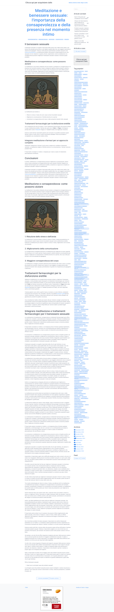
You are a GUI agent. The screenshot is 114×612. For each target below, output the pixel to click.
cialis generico (77, 76)
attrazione (76, 374)
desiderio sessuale (78, 325)
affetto (76, 298)
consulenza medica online (80, 368)
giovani (76, 301)
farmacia (85, 74)
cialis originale (77, 87)
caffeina (76, 363)
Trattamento (77, 396)
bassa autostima (78, 365)
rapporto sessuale (78, 346)
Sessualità (84, 396)
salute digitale (77, 341)
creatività (83, 293)
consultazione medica (79, 117)
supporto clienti (78, 102)
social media (77, 188)
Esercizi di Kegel (78, 230)
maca (86, 355)
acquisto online (78, 77)
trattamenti (82, 136)
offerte (83, 150)
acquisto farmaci (78, 223)
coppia (75, 178)
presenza (67, 39)
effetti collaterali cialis (80, 270)
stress (86, 140)
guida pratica (77, 218)
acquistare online (60, 293)
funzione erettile (84, 123)
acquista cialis (77, 93)
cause (80, 301)
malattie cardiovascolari (80, 256)
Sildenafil (38, 129)
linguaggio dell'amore (79, 296)
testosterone (77, 153)
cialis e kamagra (78, 85)
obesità (76, 371)
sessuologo (77, 362)
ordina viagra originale (79, 132)
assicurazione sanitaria (79, 333)
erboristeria (77, 150)
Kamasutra (76, 398)
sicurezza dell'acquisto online (81, 343)
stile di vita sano (78, 99)
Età (87, 183)
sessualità (85, 85)
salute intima (77, 211)
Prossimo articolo (54, 578)
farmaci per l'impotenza (79, 183)
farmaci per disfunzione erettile (79, 388)
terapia (86, 177)
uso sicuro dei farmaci (79, 411)
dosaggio (85, 258)
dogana (76, 419)
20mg (79, 259)
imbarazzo (86, 354)
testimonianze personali (80, 401)
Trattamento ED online (79, 415)
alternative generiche (79, 383)
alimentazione (77, 113)
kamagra (76, 123)
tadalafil (85, 77)
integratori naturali (79, 129)
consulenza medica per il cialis (81, 322)
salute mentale (77, 175)
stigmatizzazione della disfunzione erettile (79, 279)
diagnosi (84, 180)
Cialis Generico (77, 407)
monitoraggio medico (82, 292)
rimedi (84, 301)
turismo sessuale (78, 338)
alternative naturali (83, 178)
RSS (84, 458)
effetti (81, 284)
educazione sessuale (79, 159)
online (86, 159)
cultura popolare (78, 217)
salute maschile (78, 173)
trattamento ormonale (79, 143)
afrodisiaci (76, 327)
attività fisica (77, 131)
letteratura (77, 303)
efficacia (82, 421)
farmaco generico (78, 273)
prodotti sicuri (77, 392)
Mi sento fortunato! (81, 51)
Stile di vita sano (78, 237)
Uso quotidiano (77, 250)
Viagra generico (84, 398)
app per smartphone (79, 244)
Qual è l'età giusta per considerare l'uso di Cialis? (81, 17)
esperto (76, 395)
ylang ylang (85, 359)
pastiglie (81, 349)
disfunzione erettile (32, 39)
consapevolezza (59, 39)
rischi (85, 284)
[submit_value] (51, 598)
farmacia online (78, 96)
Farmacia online (78, 236)
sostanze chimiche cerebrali (80, 373)
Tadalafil (76, 79)
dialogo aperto (77, 258)
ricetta (76, 170)
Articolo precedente (43, 578)
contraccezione (84, 309)
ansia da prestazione (30, 52)
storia (75, 310)
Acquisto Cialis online (79, 200)
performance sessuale (79, 162)
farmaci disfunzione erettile (80, 151)
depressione (82, 363)
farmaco (86, 251)
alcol (75, 126)
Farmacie (86, 239)
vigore (75, 212)
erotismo (83, 303)
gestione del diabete (79, 307)
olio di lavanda (77, 359)
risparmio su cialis (78, 197)
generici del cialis (78, 332)
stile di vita (86, 102)
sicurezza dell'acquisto (79, 409)
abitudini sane (77, 335)
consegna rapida (82, 104)
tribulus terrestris (78, 357)
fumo (83, 158)
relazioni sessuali (78, 242)
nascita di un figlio (78, 169)
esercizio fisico (77, 147)
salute (83, 185)
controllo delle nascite (80, 314)
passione (86, 169)
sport (85, 161)
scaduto (76, 284)
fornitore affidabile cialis (80, 261)
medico (82, 362)
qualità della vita (78, 280)
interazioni (76, 309)
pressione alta (77, 185)
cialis (80, 72)
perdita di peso (77, 142)
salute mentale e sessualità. (80, 380)
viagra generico (78, 118)
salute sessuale (78, 98)
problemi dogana (78, 199)
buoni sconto (85, 330)
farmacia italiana (78, 101)
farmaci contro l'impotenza (80, 245)
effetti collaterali (78, 110)
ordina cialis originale (79, 115)
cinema (85, 217)
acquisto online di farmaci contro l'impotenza (80, 234)
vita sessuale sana (78, 336)
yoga (81, 360)
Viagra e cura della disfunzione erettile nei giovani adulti (80, 42)
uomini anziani (85, 285)
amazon (76, 215)
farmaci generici (78, 74)
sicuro (85, 325)
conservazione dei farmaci (80, 329)
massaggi (76, 360)
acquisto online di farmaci (80, 232)
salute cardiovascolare (80, 393)
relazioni (76, 161)
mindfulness (77, 330)
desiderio (81, 170)
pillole (76, 349)
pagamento (82, 253)
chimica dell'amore (83, 371)
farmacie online (77, 83)
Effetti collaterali (78, 251)
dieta (75, 180)
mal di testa (77, 351)
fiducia (86, 155)
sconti (84, 214)
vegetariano (84, 211)
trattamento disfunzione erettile (80, 268)
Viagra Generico (78, 214)
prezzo (84, 106)
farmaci (85, 99)
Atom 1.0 (78, 458)
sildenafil (76, 80)
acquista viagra (78, 106)
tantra (76, 220)
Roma (75, 240)
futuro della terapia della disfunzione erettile (80, 275)
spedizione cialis (78, 266)
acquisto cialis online (79, 134)
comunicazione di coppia (79, 324)
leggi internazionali (78, 340)
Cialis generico (84, 156)
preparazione (85, 218)
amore (75, 104)
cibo (83, 209)
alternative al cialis (79, 271)
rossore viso (84, 351)
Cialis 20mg (76, 248)
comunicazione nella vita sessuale (80, 378)
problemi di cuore (78, 207)
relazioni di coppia (78, 189)
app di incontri (84, 186)
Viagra (75, 72)
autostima (76, 156)
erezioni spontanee (78, 239)
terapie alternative (78, 140)
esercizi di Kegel (85, 370)
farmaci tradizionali (79, 404)
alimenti (76, 253)
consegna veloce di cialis (80, 317)
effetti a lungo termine (79, 299)
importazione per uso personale (79, 229)
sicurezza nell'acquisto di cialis (80, 319)
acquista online (78, 422)
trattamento (85, 142)
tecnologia (80, 240)
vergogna (76, 355)
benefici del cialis (78, 321)
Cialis (86, 71)
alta (85, 290)
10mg (75, 259)
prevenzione (77, 112)
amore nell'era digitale (79, 376)
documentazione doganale (80, 225)
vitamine (81, 419)
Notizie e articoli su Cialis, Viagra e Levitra (78, 2)
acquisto (76, 247)
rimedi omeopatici (78, 403)
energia (86, 348)
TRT (80, 215)
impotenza (85, 83)
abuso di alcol (77, 209)
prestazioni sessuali (79, 177)
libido (81, 161)
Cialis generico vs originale (80, 206)
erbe (80, 212)
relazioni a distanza (78, 167)
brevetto (84, 335)
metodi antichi (82, 310)
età (75, 292)
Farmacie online (83, 412)
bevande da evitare (78, 192)
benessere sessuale (43, 39)
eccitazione (82, 344)
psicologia (76, 381)
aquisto (81, 395)
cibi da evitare (77, 191)
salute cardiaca (78, 282)
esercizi (86, 404)
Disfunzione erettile (79, 109)
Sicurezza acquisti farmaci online (80, 418)
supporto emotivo (78, 181)
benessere (76, 421)
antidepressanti (78, 288)
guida (85, 280)
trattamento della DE (79, 306)
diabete (76, 136)
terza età (76, 412)
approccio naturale (78, 148)
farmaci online (77, 385)
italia (80, 220)
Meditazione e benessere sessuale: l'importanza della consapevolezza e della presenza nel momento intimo (48, 22)
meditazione (51, 39)
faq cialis (85, 199)
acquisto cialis (77, 196)
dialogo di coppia (78, 354)
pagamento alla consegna (80, 255)
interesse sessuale (78, 348)
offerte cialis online (79, 264)
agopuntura (77, 370)
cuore (84, 282)
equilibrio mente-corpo (79, 366)
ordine (81, 247)
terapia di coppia (78, 120)
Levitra (84, 94)
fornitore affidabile (79, 226)
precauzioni (77, 293)
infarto (76, 290)
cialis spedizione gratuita (80, 121)
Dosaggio (83, 248)
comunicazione (77, 88)
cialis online (77, 145)
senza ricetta (77, 158)
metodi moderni (77, 312)
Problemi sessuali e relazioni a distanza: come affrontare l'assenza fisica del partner (81, 29)
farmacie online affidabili (80, 107)
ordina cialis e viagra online (80, 91)
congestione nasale (78, 352)
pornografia (77, 304)
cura (82, 145)
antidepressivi (77, 287)
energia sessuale (78, 295)
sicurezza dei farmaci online (80, 277)
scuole (84, 288)
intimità (76, 128)
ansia (79, 180)
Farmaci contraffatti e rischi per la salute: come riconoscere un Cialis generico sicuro (81, 36)
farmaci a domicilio (78, 406)
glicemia (81, 290)
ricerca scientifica (78, 166)
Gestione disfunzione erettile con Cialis (81, 204)
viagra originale (78, 94)
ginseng (82, 355)
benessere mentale (78, 172)
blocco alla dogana (79, 222)
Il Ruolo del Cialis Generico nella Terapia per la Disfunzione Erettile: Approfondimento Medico (81, 23)
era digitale (77, 186)
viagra (84, 88)
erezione (76, 344)
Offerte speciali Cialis (79, 202)
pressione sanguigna (79, 386)
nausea (86, 352)
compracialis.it (77, 194)
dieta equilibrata (78, 164)
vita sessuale (84, 112)
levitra (81, 79)
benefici (86, 166)
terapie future (77, 285)
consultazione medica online (80, 82)
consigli (81, 128)
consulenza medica (78, 155)
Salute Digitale (77, 414)
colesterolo (82, 298)
